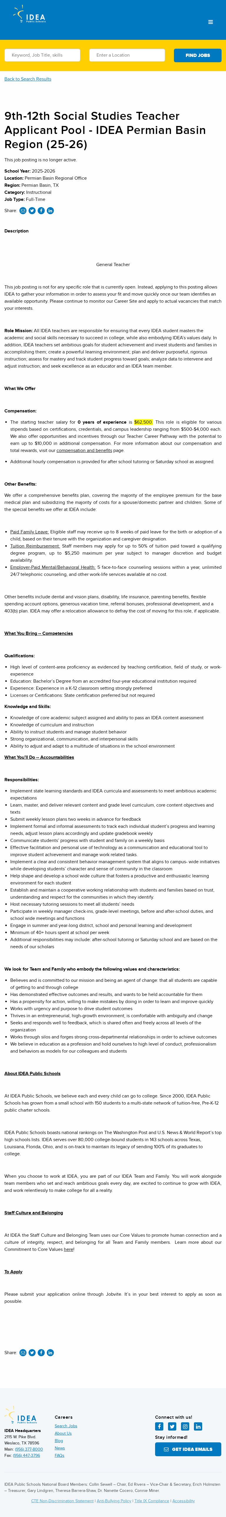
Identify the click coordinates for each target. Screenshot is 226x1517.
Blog (59, 1440)
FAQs (59, 1455)
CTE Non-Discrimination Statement (62, 1500)
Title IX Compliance (151, 1500)
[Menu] (210, 22)
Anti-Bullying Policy (114, 1500)
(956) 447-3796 (26, 1455)
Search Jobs (66, 1425)
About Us (63, 1433)
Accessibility (183, 1500)
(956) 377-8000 (29, 1449)
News (60, 1448)
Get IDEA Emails (190, 1449)
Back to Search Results (27, 79)
